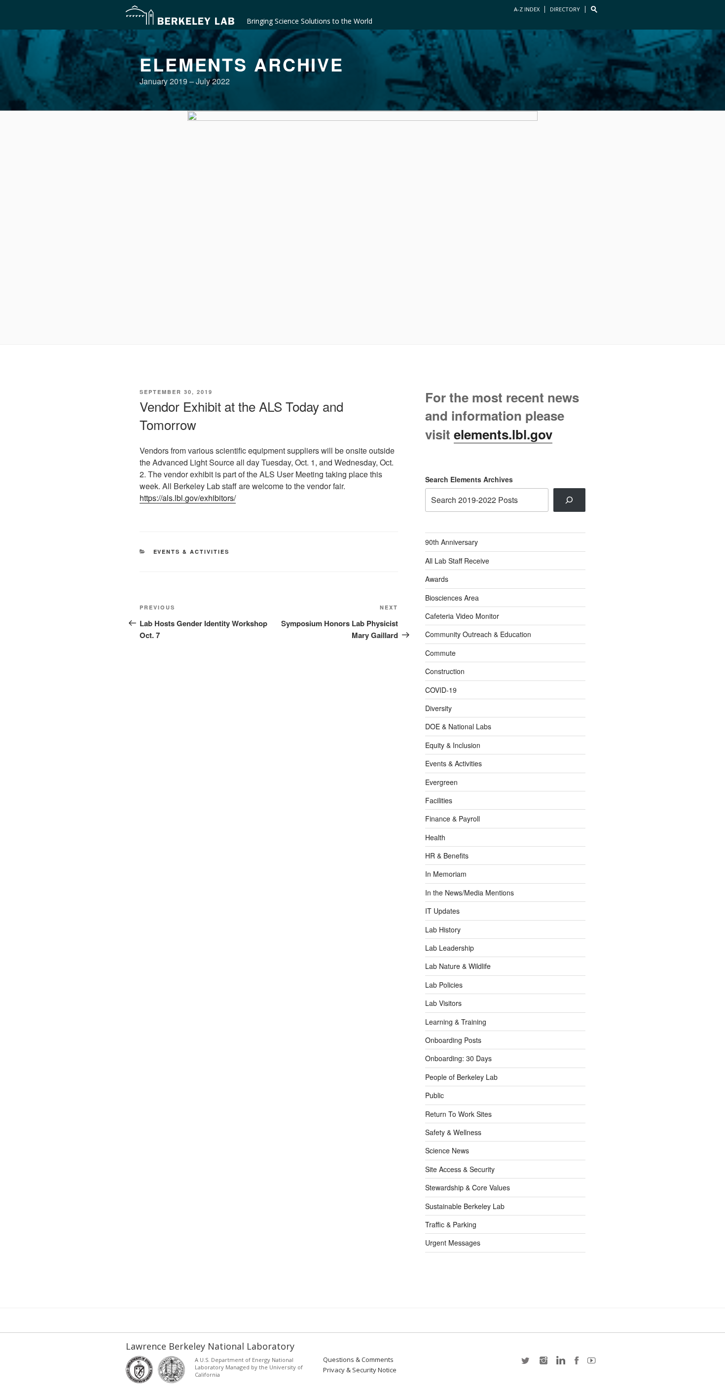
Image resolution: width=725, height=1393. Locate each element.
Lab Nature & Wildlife (458, 966)
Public (434, 1095)
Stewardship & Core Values (467, 1187)
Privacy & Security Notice (360, 1370)
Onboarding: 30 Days (458, 1058)
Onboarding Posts (453, 1040)
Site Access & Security (460, 1169)
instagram (543, 1363)
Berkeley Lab (180, 15)
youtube (593, 1363)
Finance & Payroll (452, 818)
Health (435, 837)
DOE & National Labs (458, 726)
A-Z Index (527, 9)
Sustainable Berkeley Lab (465, 1206)
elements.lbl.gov (503, 434)
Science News (447, 1150)
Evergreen (441, 782)
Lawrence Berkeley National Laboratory (210, 1346)
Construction (445, 671)
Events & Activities (191, 551)
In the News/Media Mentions (469, 892)
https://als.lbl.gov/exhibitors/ (188, 497)
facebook (576, 1363)
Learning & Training (455, 1022)
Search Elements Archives (469, 479)
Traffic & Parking (450, 1224)
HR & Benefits (447, 855)
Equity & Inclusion (452, 745)
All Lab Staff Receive (457, 561)
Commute (440, 653)
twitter (526, 1363)
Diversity (438, 708)
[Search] (569, 500)
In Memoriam (446, 874)
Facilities (438, 800)
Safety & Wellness (453, 1132)
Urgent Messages (452, 1243)
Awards (436, 579)
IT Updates (442, 911)
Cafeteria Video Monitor (462, 616)
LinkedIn (560, 1363)
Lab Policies (444, 985)
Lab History (443, 929)
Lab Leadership (449, 948)
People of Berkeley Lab (461, 1077)
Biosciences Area (452, 598)
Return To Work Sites (458, 1114)
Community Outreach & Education (478, 634)
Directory (565, 9)
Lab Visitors (443, 1003)
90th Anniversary (451, 542)
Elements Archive (242, 64)
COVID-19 (441, 690)
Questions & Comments (358, 1359)
